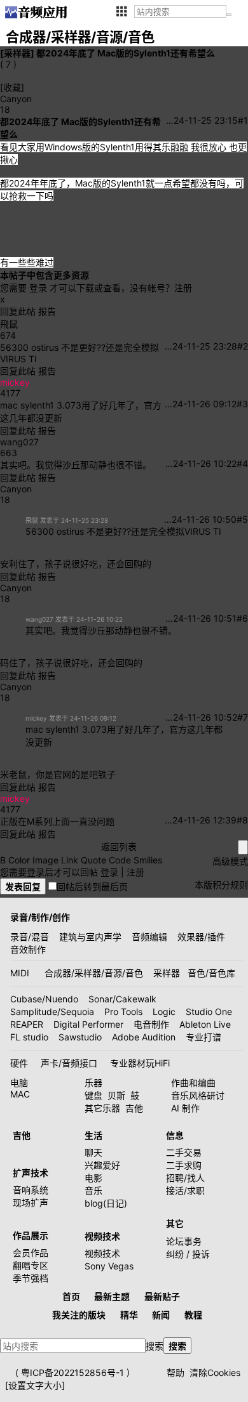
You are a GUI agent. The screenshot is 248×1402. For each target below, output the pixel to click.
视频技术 (102, 1253)
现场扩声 (30, 1202)
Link (69, 860)
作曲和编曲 (193, 1082)
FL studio (29, 1037)
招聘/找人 (185, 1177)
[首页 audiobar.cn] (36, 12)
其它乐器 (102, 1108)
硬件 (19, 1063)
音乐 (93, 1190)
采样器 (166, 972)
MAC (20, 1094)
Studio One (209, 1011)
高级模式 (230, 861)
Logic (164, 1011)
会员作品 (30, 1252)
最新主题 (112, 1296)
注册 (183, 287)
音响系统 (30, 1189)
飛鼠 (9, 323)
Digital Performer (88, 1024)
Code (120, 860)
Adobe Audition (144, 1037)
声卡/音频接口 (69, 1063)
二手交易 (184, 1152)
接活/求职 (185, 1190)
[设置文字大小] (35, 1385)
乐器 (93, 1082)
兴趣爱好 (102, 1165)
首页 (71, 1296)
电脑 (19, 1082)
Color (19, 860)
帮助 (175, 1372)
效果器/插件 (201, 936)
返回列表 (119, 846)
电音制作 (151, 1024)
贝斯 (116, 1095)
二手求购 (184, 1165)
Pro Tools (123, 1011)
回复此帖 (18, 311)
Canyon (16, 98)
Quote (93, 860)
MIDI (19, 972)
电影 (93, 1177)
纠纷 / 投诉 (188, 1253)
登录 (38, 287)
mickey (15, 382)
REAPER (26, 1024)
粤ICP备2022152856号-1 (72, 1372)
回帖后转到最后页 (92, 886)
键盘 (93, 1095)
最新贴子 (162, 1296)
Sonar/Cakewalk (122, 998)
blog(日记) (106, 1203)
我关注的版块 (79, 1314)
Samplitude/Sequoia (52, 1011)
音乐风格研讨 (197, 1095)
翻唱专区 (30, 1265)
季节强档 (30, 1278)
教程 (193, 1314)
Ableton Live (205, 1024)
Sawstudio (80, 1037)
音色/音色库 (211, 972)
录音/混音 (29, 936)
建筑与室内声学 (90, 936)
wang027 (19, 441)
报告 (47, 311)
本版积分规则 (221, 884)
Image (45, 860)
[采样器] (17, 53)
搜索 (154, 1345)
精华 (129, 1314)
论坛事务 (184, 1241)
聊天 (93, 1152)
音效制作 (28, 949)
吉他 (134, 1108)
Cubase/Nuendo (44, 998)
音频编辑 (149, 936)
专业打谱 (203, 1037)
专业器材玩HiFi (140, 1063)
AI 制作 (185, 1108)
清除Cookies (214, 1372)
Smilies (148, 860)
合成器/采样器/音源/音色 (94, 972)
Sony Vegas (109, 1266)
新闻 (161, 1314)
